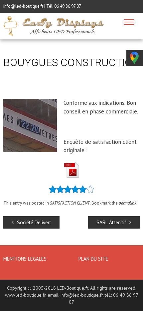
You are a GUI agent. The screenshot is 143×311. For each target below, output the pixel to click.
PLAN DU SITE (93, 259)
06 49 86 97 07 (67, 6)
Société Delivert (34, 222)
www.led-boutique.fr (25, 295)
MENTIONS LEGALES (25, 259)
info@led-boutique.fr (82, 295)
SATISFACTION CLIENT (70, 203)
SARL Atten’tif (111, 222)
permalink (127, 203)
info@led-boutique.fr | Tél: (28, 6)
